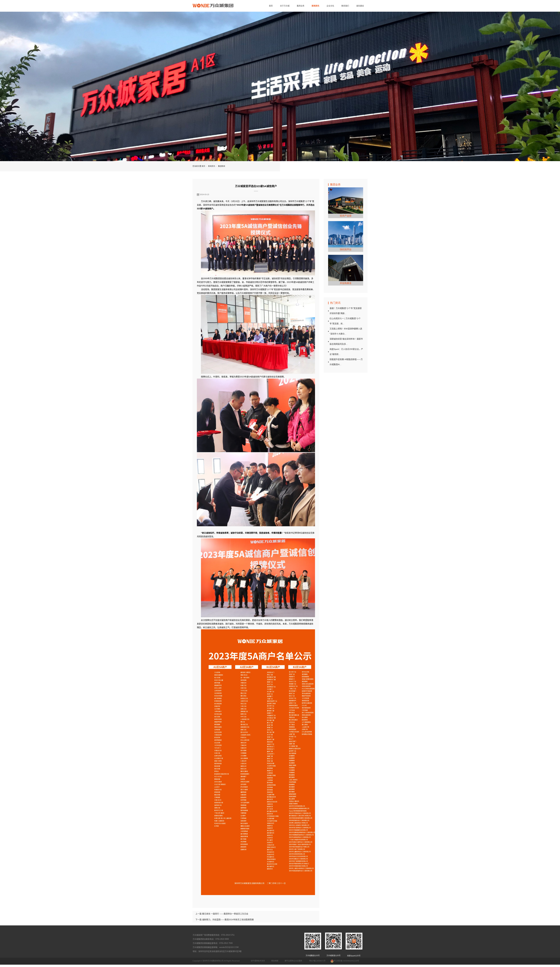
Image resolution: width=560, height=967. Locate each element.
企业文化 (330, 6)
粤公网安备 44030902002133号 (346, 961)
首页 (271, 6)
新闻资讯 (315, 6)
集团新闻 (221, 166)
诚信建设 (360, 6)
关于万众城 (284, 6)
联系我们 (345, 6)
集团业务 (300, 6)
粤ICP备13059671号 (317, 961)
